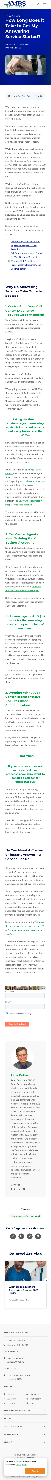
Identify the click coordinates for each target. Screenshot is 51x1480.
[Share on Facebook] (13, 1236)
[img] (36, 96)
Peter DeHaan (14, 48)
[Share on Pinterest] (38, 1236)
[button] (39, 4)
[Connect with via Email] (25, 1189)
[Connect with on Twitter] (20, 1189)
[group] (25, 96)
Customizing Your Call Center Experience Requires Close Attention (25, 245)
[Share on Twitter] (30, 1236)
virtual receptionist (30, 481)
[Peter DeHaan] (22, 1058)
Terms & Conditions (18, 1476)
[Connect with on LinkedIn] (16, 1189)
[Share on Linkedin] (21, 1236)
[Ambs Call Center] (16, 4)
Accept (35, 1471)
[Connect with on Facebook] (12, 1189)
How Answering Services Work (25, 1216)
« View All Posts (12, 16)
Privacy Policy (21, 1464)
